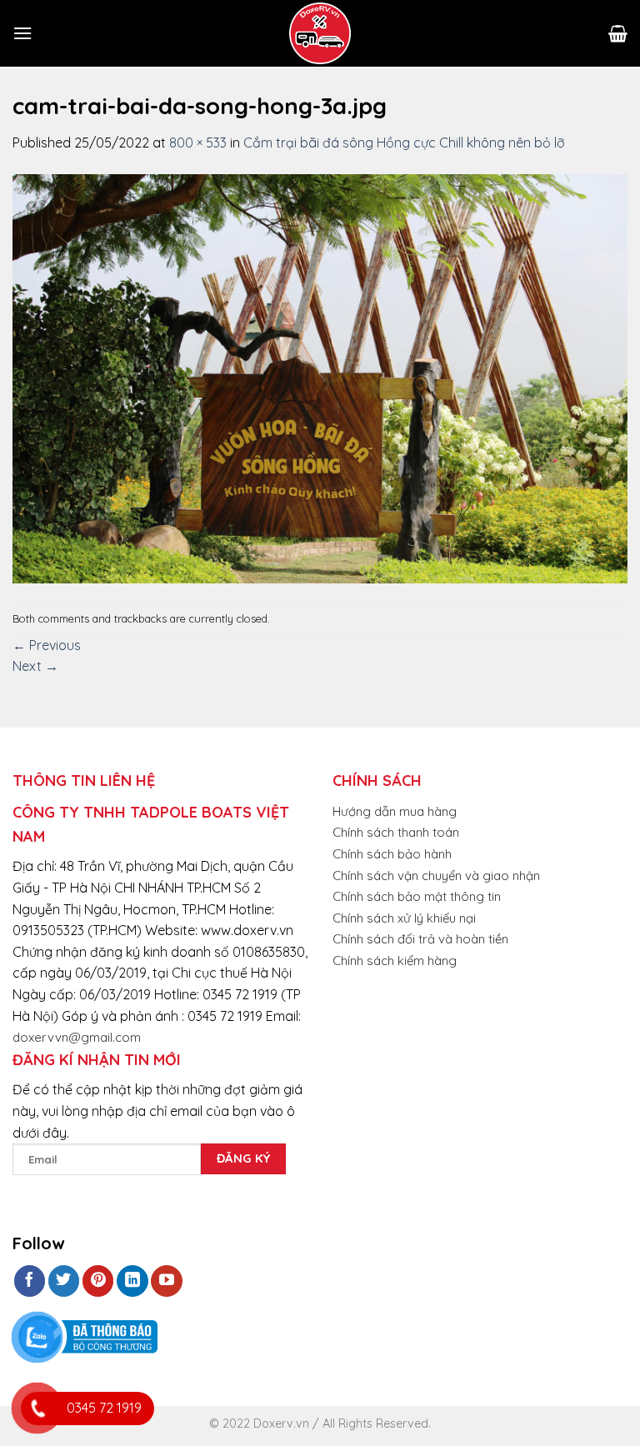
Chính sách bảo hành (392, 854)
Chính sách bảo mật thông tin (416, 896)
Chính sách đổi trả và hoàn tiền (420, 939)
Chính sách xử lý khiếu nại (404, 918)
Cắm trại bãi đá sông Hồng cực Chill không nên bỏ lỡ (404, 142)
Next (35, 666)
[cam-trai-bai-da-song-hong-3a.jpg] (320, 376)
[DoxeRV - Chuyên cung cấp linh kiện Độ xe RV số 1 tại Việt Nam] (320, 33)
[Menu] (22, 33)
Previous (46, 645)
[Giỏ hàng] (618, 33)
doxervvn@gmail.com (76, 1037)
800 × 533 (198, 142)
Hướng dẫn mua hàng (394, 811)
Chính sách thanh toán (395, 832)
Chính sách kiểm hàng (394, 960)
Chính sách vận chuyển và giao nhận (436, 875)
